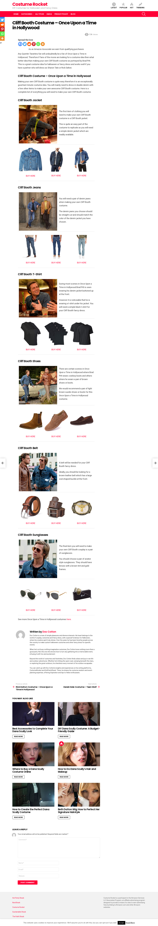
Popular (123, 8)
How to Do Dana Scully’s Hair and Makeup (77, 770)
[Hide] (1, 43)
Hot (131, 8)
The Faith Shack (18, 916)
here (69, 619)
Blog (73, 14)
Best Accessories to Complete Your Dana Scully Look (32, 730)
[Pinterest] (34, 44)
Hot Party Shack (18, 898)
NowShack (16, 902)
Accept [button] (121, 923)
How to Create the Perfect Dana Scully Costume (30, 811)
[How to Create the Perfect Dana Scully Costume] (33, 795)
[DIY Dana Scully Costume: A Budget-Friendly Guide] (79, 714)
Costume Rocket (29, 4)
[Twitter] (25, 44)
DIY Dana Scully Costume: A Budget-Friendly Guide (79, 730)
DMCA (49, 14)
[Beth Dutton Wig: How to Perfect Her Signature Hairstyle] (79, 795)
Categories (26, 14)
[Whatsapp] (38, 44)
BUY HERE (30, 176)
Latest (114, 8)
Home (16, 14)
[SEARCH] (144, 14)
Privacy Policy (61, 14)
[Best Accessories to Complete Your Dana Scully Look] (33, 714)
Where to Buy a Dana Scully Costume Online (28, 770)
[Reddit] (29, 44)
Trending (140, 8)
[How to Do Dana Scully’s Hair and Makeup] (79, 754)
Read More (18, 736)
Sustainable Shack (19, 912)
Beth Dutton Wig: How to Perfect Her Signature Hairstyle (79, 811)
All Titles (39, 14)
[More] (43, 44)
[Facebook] (20, 44)
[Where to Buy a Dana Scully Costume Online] (33, 754)
